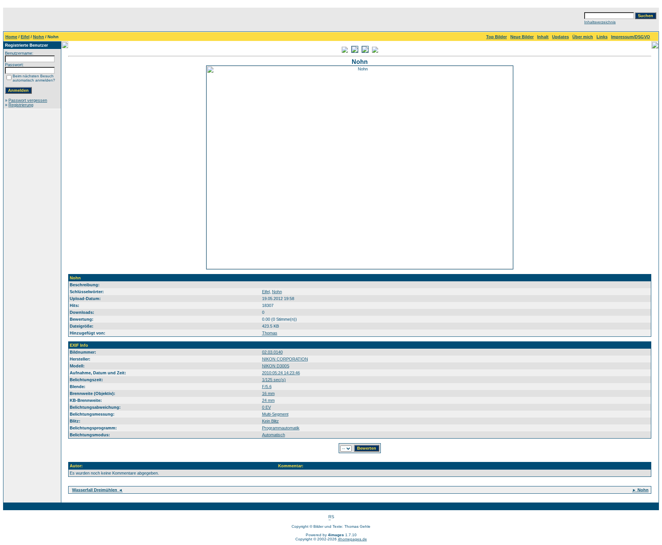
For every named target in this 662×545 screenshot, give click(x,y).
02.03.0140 (272, 352)
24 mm (268, 400)
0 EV (266, 407)
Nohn (38, 36)
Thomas (269, 333)
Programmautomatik (281, 428)
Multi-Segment (275, 414)
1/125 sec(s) (274, 379)
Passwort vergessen (27, 100)
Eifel (25, 36)
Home (11, 36)
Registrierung (20, 105)
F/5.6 (267, 386)
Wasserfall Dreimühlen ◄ (97, 490)
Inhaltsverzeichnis (600, 22)
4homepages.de (352, 539)
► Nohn (640, 490)
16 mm (268, 393)
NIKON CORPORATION (285, 359)
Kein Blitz (270, 421)
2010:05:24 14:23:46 (281, 372)
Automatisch (273, 434)
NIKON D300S (275, 366)
